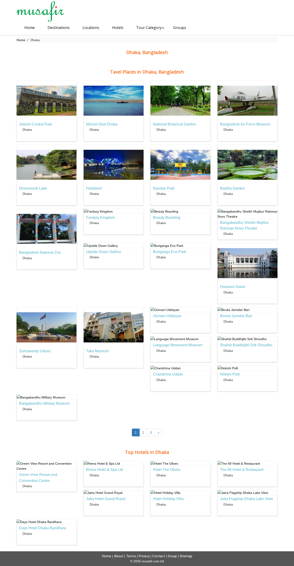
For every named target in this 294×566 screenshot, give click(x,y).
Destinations (58, 27)
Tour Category (148, 27)
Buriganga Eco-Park (169, 252)
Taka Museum (97, 351)
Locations (90, 27)
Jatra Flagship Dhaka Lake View (246, 499)
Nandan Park (164, 188)
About (118, 556)
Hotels (117, 27)
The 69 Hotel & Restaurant (241, 470)
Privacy (144, 556)
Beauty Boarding (166, 217)
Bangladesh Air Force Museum (245, 124)
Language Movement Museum (177, 345)
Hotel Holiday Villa (168, 499)
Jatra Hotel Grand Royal (105, 499)
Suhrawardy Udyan (35, 351)
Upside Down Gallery (103, 252)
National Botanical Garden (174, 124)
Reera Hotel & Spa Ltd (104, 470)
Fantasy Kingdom (100, 217)
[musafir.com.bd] (46, 11)
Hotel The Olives (166, 470)
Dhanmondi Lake (33, 188)
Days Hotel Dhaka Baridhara (42, 528)
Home (29, 27)
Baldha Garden (232, 188)
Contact (158, 556)
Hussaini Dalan (232, 287)
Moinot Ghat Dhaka (102, 124)
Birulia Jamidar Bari (236, 316)
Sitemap (186, 556)
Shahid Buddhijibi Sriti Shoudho (246, 345)
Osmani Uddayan (167, 316)
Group (172, 556)
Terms (131, 556)
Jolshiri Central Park (35, 124)
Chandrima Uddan (168, 374)
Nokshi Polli (230, 374)
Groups (179, 27)
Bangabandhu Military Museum (44, 403)
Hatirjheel (94, 188)
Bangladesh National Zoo (40, 252)
